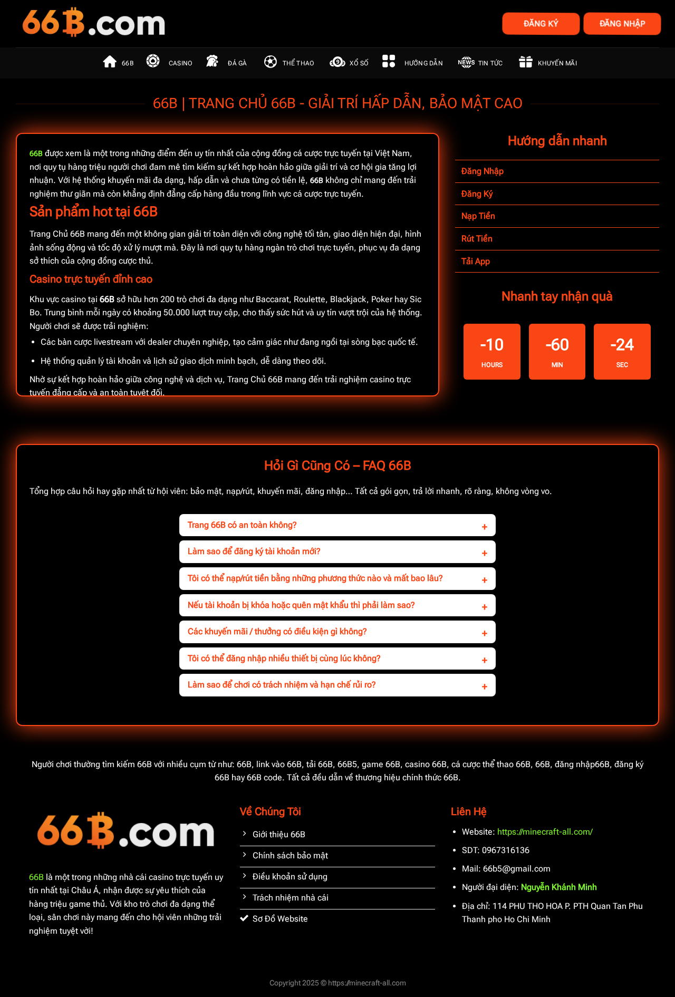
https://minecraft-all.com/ (545, 832)
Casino (180, 63)
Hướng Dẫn (423, 63)
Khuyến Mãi (557, 63)
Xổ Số (359, 63)
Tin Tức (490, 63)
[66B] (146, 23)
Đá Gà (237, 63)
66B (127, 63)
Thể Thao (299, 63)
